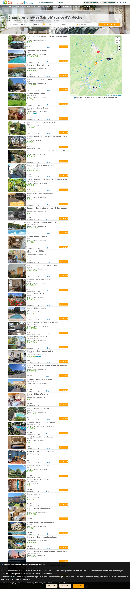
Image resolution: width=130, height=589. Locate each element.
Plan (118, 37)
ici (66, 583)
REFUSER (65, 586)
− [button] (119, 49)
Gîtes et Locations (46, 2)
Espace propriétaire (109, 3)
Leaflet (108, 95)
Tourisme (61, 2)
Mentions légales (117, 95)
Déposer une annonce (91, 3)
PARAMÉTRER (52, 586)
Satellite (118, 40)
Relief (117, 42)
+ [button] (119, 46)
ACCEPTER (78, 586)
